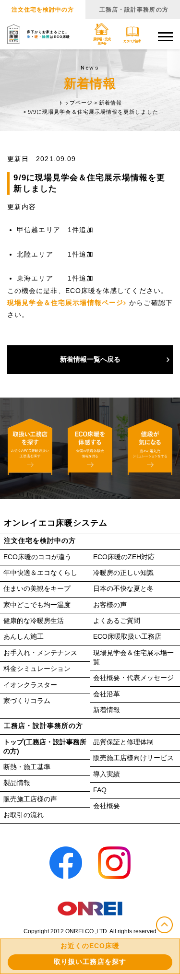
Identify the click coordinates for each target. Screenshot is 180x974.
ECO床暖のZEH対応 (124, 557)
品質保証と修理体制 (123, 742)
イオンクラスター (30, 685)
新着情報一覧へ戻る (90, 359)
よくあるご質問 (116, 620)
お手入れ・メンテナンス (40, 653)
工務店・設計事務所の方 (133, 9)
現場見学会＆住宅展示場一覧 (133, 657)
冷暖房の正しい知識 (123, 572)
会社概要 (106, 806)
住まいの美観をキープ (37, 588)
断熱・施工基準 (26, 767)
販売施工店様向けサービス (133, 758)
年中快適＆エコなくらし (40, 572)
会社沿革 (106, 694)
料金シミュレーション (37, 668)
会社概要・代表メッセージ (133, 677)
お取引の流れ (23, 815)
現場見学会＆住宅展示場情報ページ (65, 302)
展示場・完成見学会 (101, 41)
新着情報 (106, 710)
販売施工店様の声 (30, 799)
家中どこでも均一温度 (37, 605)
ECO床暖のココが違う (37, 557)
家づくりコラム (26, 700)
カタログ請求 (132, 41)
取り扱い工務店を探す (90, 961)
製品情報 (16, 782)
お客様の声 (110, 605)
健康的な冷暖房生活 (33, 620)
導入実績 (106, 774)
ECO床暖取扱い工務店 (127, 636)
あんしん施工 (23, 636)
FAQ (100, 790)
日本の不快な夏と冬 (123, 588)
